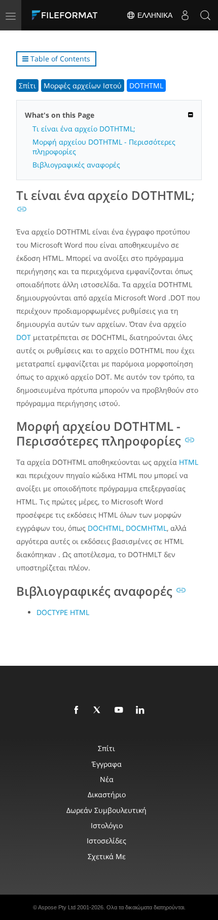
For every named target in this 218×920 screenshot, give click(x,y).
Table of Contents (59, 58)
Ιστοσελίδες (106, 840)
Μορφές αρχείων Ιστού (83, 85)
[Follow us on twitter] (99, 710)
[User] (185, 15)
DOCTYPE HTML (63, 612)
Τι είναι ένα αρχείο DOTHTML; (83, 128)
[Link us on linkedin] (142, 710)
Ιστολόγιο (107, 825)
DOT (23, 337)
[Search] (205, 15)
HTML (188, 462)
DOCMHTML (146, 528)
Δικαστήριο (107, 794)
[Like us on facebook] (78, 710)
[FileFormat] (67, 15)
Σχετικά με (107, 856)
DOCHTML (105, 528)
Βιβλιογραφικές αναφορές (76, 164)
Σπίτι (27, 85)
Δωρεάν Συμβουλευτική (106, 810)
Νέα (107, 779)
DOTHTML (146, 85)
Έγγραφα (107, 764)
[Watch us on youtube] (120, 710)
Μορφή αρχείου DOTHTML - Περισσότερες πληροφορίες (103, 146)
